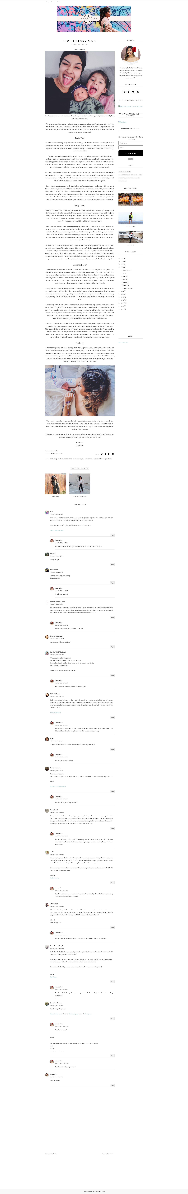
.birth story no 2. (128, 288)
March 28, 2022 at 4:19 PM (61, 836)
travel (137, 177)
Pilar (51, 739)
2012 (122, 306)
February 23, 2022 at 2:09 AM (57, 1005)
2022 (122, 267)
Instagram (88, 1014)
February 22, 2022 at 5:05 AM (57, 948)
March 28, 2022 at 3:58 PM (61, 625)
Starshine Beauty (55, 1003)
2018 (122, 300)
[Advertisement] (80, 1135)
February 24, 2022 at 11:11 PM (57, 1040)
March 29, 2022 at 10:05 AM (61, 1063)
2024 (122, 261)
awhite (52, 852)
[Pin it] (112, 454)
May (124, 276)
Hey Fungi (53, 977)
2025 (122, 258)
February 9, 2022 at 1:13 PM (56, 604)
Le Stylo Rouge (55, 878)
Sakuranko (54, 570)
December (126, 270)
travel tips (122, 180)
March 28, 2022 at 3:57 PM (61, 591)
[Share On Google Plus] (109, 454)
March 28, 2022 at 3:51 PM (61, 543)
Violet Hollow (54, 694)
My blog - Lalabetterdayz (58, 787)
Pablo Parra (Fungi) (56, 946)
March (125, 282)
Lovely (52, 1037)
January (125, 285)
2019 (122, 297)
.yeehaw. (131, 245)
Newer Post (52, 1153)
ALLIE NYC (54, 904)
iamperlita (58, 540)
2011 (122, 309)
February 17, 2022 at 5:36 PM (57, 906)
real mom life (98, 459)
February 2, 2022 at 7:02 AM (57, 556)
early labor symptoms (65, 459)
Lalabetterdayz (55, 768)
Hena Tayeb (54, 810)
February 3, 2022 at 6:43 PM (56, 572)
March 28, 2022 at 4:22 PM (61, 890)
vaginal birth (107, 459)
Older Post (107, 1153)
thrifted (130, 177)
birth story (53, 459)
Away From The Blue (56, 530)
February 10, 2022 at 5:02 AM (57, 654)
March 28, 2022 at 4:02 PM (61, 683)
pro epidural (88, 459)
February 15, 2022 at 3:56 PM (57, 854)
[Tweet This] (101, 454)
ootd (140, 174)
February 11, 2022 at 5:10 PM (56, 741)
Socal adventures (125, 171)
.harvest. (131, 208)
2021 (122, 291)
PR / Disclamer (123, 343)
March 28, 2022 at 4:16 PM (61, 799)
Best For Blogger (101, 1191)
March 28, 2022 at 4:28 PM (61, 935)
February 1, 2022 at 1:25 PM (56, 514)
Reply (112, 535)
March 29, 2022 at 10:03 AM (61, 1026)
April (124, 279)
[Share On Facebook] (105, 454)
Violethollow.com (55, 713)
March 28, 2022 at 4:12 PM (61, 757)
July (124, 273)
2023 (122, 264)
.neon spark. (130, 226)
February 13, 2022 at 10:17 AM (57, 770)
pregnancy (122, 177)
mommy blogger (78, 459)
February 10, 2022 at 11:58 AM (57, 696)
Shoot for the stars (56, 1014)
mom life (134, 174)
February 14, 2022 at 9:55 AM (57, 812)
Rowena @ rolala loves (57, 602)
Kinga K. (53, 554)
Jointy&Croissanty (56, 636)
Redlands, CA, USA (57, 454)
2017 (122, 303)
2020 (122, 294)
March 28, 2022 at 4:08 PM (61, 725)
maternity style (124, 174)
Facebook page (73, 1014)
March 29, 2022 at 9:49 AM (61, 989)
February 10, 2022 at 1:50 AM (57, 638)
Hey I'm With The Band (58, 652)
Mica (51, 512)
